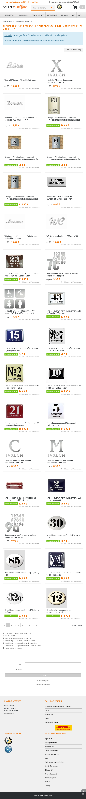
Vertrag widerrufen (51, 743)
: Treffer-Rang (73, 50)
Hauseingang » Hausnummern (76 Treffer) (17, 638)
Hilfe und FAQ (49, 770)
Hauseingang (23, 15)
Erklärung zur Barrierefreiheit (54, 762)
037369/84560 (73, 2)
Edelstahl (64, 15)
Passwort (19, 670)
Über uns (47, 782)
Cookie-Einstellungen (51, 766)
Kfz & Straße (52, 15)
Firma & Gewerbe (38, 15)
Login (20, 664)
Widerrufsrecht (49, 746)
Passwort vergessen (43, 681)
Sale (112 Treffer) (9, 636)
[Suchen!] (52, 7)
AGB (46, 758)
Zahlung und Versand (51, 750)
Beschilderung (9, 15)
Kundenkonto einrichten (43, 684)
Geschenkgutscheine (51, 774)
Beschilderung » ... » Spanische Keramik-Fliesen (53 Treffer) (22, 646)
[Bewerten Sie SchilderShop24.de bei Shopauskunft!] (8, 749)
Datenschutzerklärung (52, 754)
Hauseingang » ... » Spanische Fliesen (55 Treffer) (19, 641)
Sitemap (47, 786)
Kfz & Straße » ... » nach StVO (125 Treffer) (17, 633)
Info (80, 15)
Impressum (48, 739)
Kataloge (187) (27, 21)
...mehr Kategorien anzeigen (13, 648)
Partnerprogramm (50, 778)
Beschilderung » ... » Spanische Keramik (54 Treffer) (20, 643)
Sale (73, 15)
